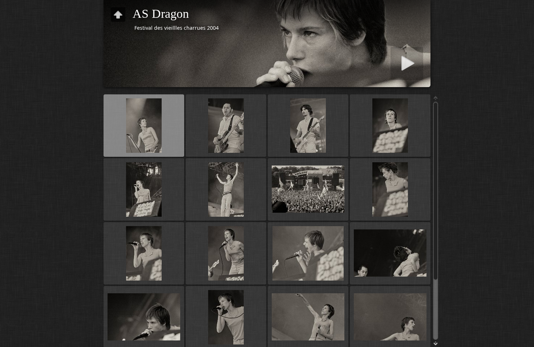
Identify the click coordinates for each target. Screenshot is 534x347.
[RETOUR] (118, 14)
